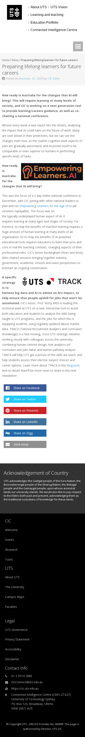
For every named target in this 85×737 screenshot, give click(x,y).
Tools (9, 559)
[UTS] (14, 19)
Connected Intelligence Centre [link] (54, 30)
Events (9, 540)
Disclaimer (12, 659)
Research (11, 550)
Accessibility (13, 649)
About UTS (12, 577)
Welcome (11, 530)
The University (14, 587)
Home (5, 60)
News (15, 60)
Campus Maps (14, 597)
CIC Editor (54, 78)
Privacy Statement (17, 639)
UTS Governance (16, 630)
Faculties (11, 607)
